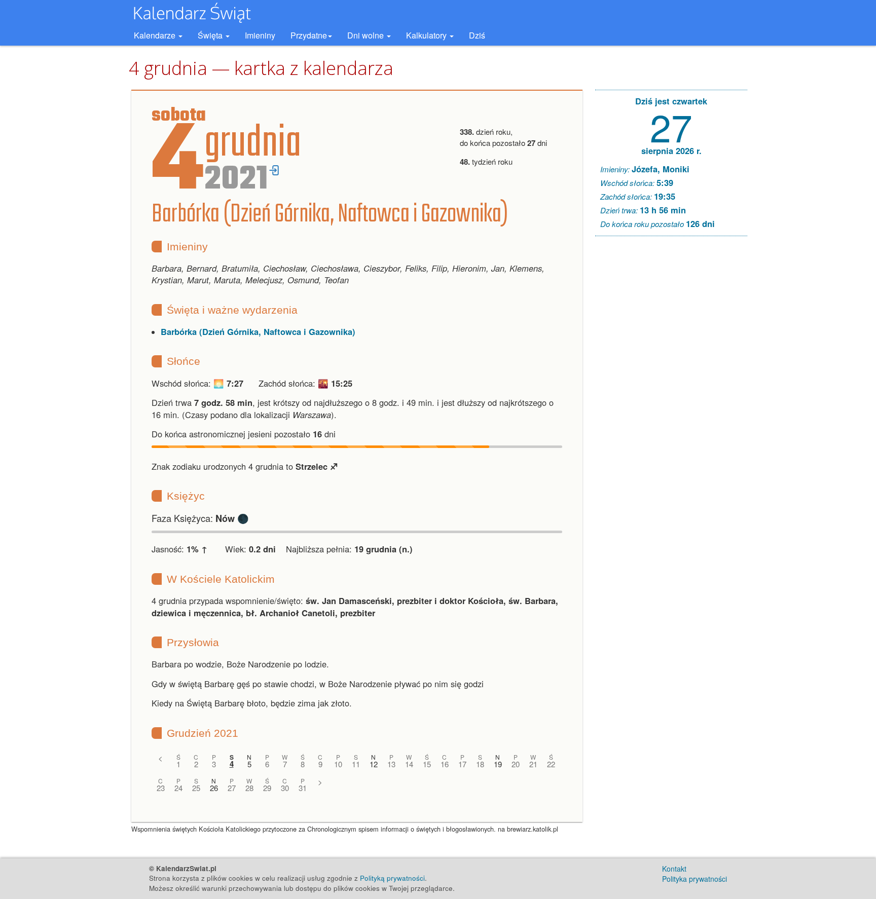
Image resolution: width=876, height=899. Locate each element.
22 (551, 764)
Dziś (477, 35)
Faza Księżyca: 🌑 (200, 518)
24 (178, 788)
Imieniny (260, 35)
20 (516, 764)
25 (196, 788)
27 (232, 788)
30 (285, 788)
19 (498, 764)
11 (356, 764)
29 (267, 788)
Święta (211, 35)
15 (427, 764)
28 (249, 788)
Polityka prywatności (694, 879)
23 (161, 788)
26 (214, 788)
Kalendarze (155, 35)
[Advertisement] (671, 398)
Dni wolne (366, 35)
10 (338, 764)
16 (445, 764)
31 (303, 788)
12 (374, 764)
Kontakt (674, 869)
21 (533, 764)
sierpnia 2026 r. (671, 150)
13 (391, 764)
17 (462, 764)
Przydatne (308, 35)
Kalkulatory (427, 35)
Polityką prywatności (392, 878)
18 (480, 764)
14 (409, 764)
